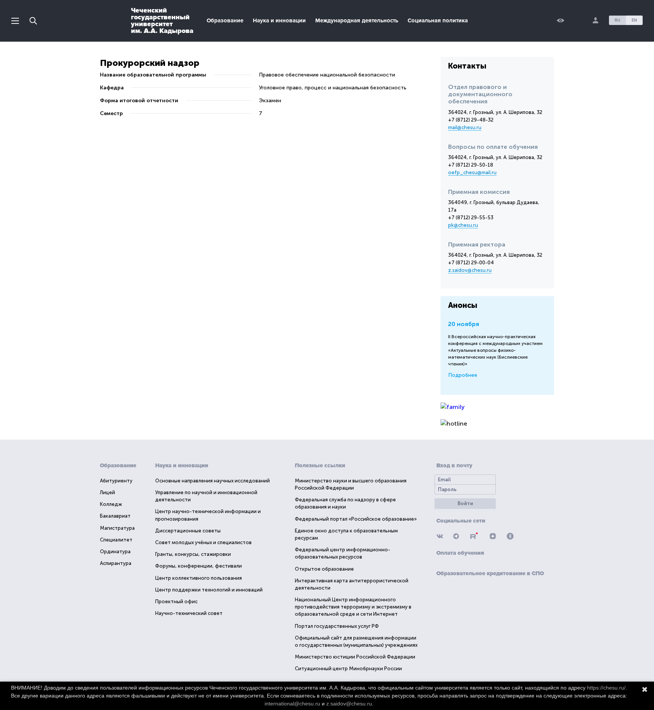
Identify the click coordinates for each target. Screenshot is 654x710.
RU (617, 20)
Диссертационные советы (188, 531)
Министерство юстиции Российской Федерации (355, 657)
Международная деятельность (356, 20)
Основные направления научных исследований (212, 481)
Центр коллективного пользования (198, 578)
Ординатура (115, 551)
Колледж (111, 504)
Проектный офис (176, 601)
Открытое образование (324, 569)
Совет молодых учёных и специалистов (203, 542)
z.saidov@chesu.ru (470, 270)
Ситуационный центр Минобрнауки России (348, 668)
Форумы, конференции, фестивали (198, 566)
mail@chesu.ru (464, 127)
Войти (465, 503)
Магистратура (117, 528)
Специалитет (116, 540)
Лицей (107, 492)
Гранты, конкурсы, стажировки (193, 554)
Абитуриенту (116, 481)
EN (634, 20)
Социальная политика (438, 20)
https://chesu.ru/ (606, 688)
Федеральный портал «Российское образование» (356, 519)
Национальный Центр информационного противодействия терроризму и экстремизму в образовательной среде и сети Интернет (353, 607)
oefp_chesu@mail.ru (472, 172)
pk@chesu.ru (463, 225)
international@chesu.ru (292, 704)
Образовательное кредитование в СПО (490, 573)
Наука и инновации (279, 20)
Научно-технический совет (189, 613)
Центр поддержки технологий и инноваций (209, 590)
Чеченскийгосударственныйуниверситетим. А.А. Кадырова (162, 20)
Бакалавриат (115, 516)
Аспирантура (115, 563)
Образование (225, 20)
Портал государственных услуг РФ (337, 626)
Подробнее (462, 375)
